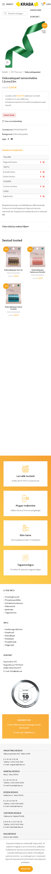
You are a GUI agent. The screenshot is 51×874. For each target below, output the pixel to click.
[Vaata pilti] (7, 62)
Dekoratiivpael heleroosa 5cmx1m (37, 271)
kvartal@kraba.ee (16, 785)
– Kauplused (9, 632)
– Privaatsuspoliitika (12, 600)
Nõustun (25, 869)
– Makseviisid (9, 606)
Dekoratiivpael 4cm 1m (13, 270)
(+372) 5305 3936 (16, 824)
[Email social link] (12, 139)
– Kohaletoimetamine (13, 603)
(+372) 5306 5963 (16, 762)
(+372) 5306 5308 (17, 783)
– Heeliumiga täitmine (13, 629)
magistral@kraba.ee (17, 764)
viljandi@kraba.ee (16, 827)
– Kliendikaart (9, 635)
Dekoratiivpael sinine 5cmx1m (13, 308)
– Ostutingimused (11, 597)
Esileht (5, 72)
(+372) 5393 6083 (16, 804)
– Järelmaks (8, 609)
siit (3, 214)
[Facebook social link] (8, 139)
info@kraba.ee (16, 671)
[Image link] (25, 693)
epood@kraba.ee (27, 732)
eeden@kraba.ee (16, 806)
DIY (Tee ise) (16, 72)
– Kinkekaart (9, 638)
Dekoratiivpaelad (32, 72)
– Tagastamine (10, 612)
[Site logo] (27, 4)
